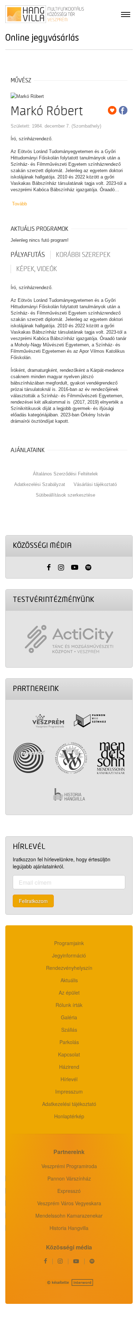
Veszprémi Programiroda (69, 1166)
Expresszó (69, 1190)
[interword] (69, 1282)
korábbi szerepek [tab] (83, 255)
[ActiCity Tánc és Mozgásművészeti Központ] (69, 639)
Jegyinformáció (69, 955)
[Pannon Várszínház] (90, 721)
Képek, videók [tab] (36, 269)
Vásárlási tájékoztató (95, 484)
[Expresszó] (29, 758)
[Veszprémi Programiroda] (48, 721)
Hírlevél (69, 1079)
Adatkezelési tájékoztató (69, 1103)
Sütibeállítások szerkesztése (65, 495)
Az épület (69, 992)
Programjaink (69, 943)
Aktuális (69, 980)
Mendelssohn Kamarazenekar (69, 1215)
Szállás (69, 1029)
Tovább (19, 203)
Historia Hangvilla (69, 1227)
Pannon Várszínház (69, 1178)
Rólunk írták (69, 1004)
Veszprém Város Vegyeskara (69, 1203)
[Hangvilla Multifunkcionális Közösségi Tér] (44, 14)
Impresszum (69, 1091)
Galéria (69, 1017)
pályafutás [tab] (28, 255)
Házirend (69, 1066)
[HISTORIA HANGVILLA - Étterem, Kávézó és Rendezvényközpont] (69, 794)
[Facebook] (49, 567)
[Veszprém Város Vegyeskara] (71, 758)
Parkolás (69, 1041)
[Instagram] (61, 567)
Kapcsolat (69, 1054)
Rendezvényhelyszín (69, 967)
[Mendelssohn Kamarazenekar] (111, 758)
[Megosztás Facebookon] (123, 110)
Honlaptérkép (69, 1116)
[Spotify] (88, 567)
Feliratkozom (33, 900)
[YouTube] (74, 567)
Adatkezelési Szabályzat (39, 484)
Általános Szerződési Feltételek (65, 473)
